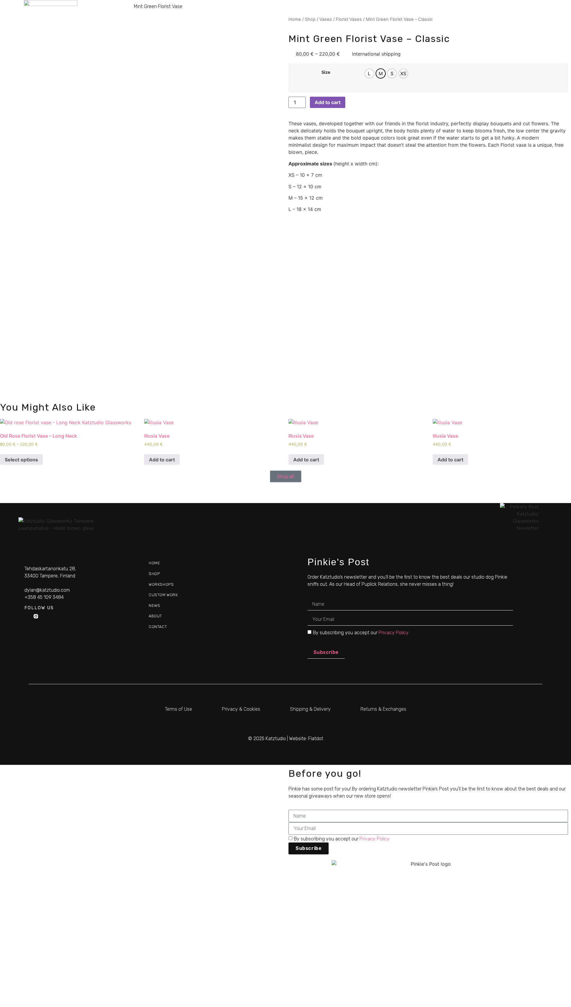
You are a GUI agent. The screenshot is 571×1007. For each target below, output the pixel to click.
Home (324, 14)
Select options (21, 460)
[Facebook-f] (26, 616)
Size (325, 72)
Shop (349, 14)
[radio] (369, 73)
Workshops (382, 14)
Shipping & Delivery (310, 709)
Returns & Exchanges (383, 709)
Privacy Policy (394, 632)
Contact (519, 14)
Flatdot (315, 738)
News (461, 14)
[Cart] (544, 14)
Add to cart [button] (162, 460)
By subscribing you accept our (361, 632)
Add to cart (328, 102)
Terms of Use (178, 709)
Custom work (426, 14)
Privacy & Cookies (241, 709)
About (488, 14)
